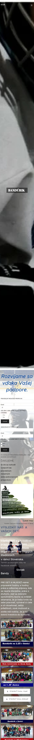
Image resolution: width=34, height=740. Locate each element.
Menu (31, 5)
